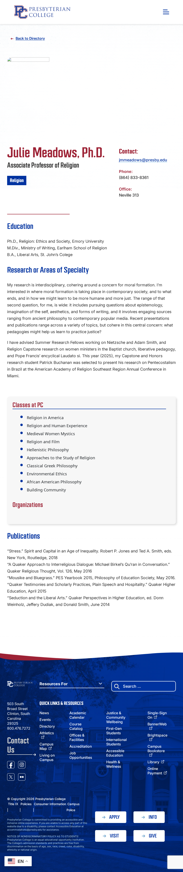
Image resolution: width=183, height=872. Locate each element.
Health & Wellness (113, 764)
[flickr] (21, 777)
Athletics (47, 733)
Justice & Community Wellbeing (115, 717)
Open (166, 11)
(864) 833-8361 (133, 177)
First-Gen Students (114, 730)
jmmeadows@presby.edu (143, 160)
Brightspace (157, 735)
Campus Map (46, 746)
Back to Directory (30, 38)
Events (45, 719)
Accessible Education (115, 753)
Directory (47, 726)
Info (153, 817)
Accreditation (80, 746)
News (44, 713)
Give (153, 836)
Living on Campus (47, 757)
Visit (114, 836)
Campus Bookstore (156, 748)
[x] (11, 777)
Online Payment (155, 770)
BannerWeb (157, 724)
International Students (116, 741)
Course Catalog (76, 726)
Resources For (54, 683)
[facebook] (11, 765)
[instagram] (21, 765)
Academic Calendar (77, 715)
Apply (114, 817)
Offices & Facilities (76, 737)
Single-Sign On (157, 715)
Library (153, 762)
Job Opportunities (80, 755)
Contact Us (18, 745)
